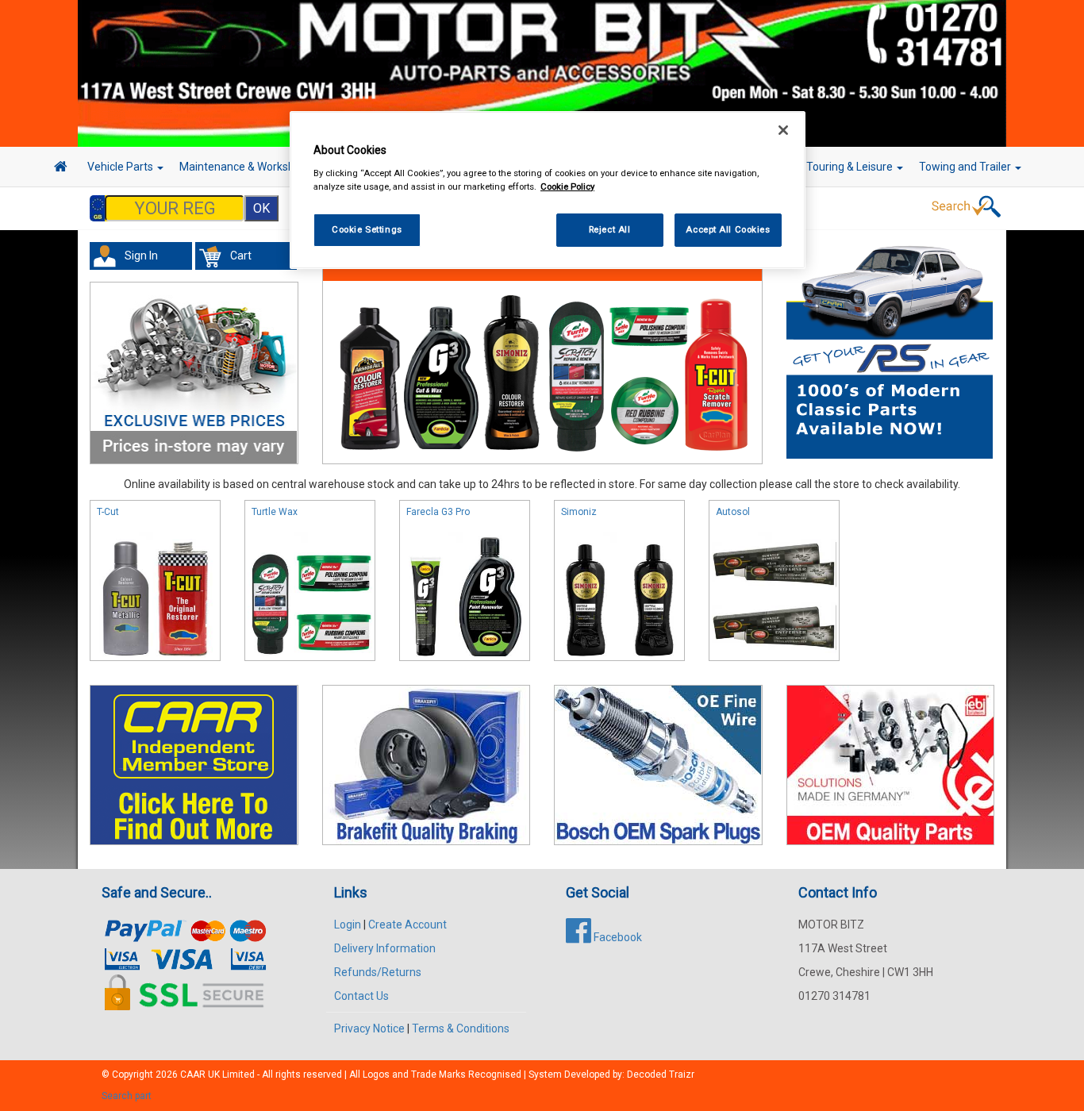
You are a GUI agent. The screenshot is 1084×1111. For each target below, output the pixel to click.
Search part (127, 1095)
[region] (547, 190)
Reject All (610, 229)
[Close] (783, 130)
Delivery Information (385, 948)
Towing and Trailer (966, 166)
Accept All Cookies (728, 229)
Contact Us (361, 996)
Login (347, 924)
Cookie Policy (567, 186)
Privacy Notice (369, 1028)
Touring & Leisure (850, 166)
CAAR (193, 1074)
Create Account (407, 924)
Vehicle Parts (121, 166)
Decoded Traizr (660, 1074)
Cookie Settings (367, 229)
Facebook (616, 937)
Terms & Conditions (460, 1028)
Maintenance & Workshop (244, 166)
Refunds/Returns (377, 972)
